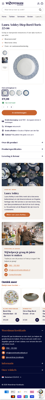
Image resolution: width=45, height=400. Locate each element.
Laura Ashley (11, 193)
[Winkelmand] (42, 3)
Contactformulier (15, 275)
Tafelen (12, 17)
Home (4, 17)
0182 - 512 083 (14, 265)
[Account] (38, 3)
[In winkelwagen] (17, 320)
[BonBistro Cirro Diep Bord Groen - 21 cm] (31, 297)
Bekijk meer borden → (11, 285)
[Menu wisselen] (3, 3)
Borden (30, 17)
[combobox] (22, 9)
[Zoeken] (40, 9)
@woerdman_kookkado (15, 357)
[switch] (40, 397)
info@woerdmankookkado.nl (19, 270)
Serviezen (21, 17)
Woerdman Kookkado (16, 385)
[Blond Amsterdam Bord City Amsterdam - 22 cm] (11, 297)
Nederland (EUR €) (12, 377)
